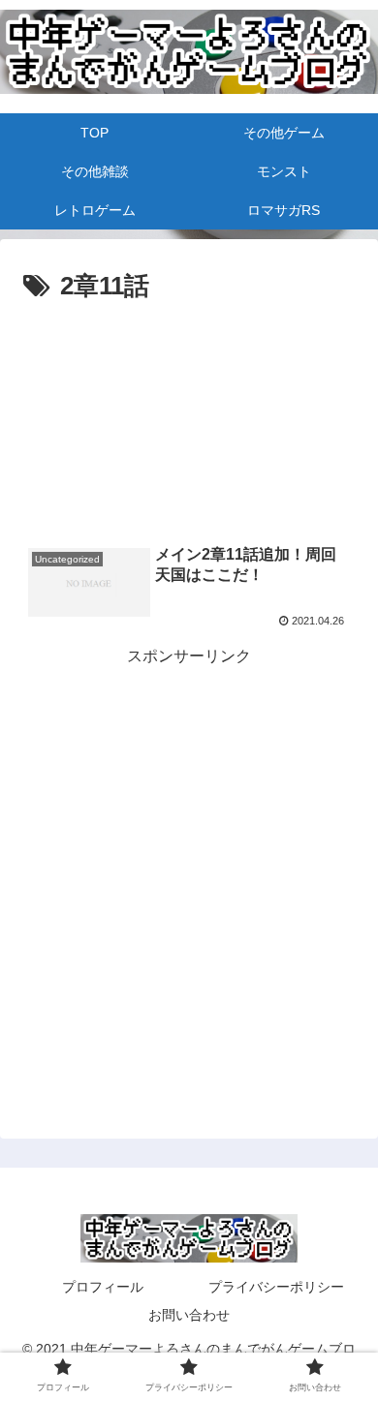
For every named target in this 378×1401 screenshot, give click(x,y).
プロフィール (102, 1286)
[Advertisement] (189, 367)
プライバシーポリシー (276, 1286)
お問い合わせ (189, 1315)
